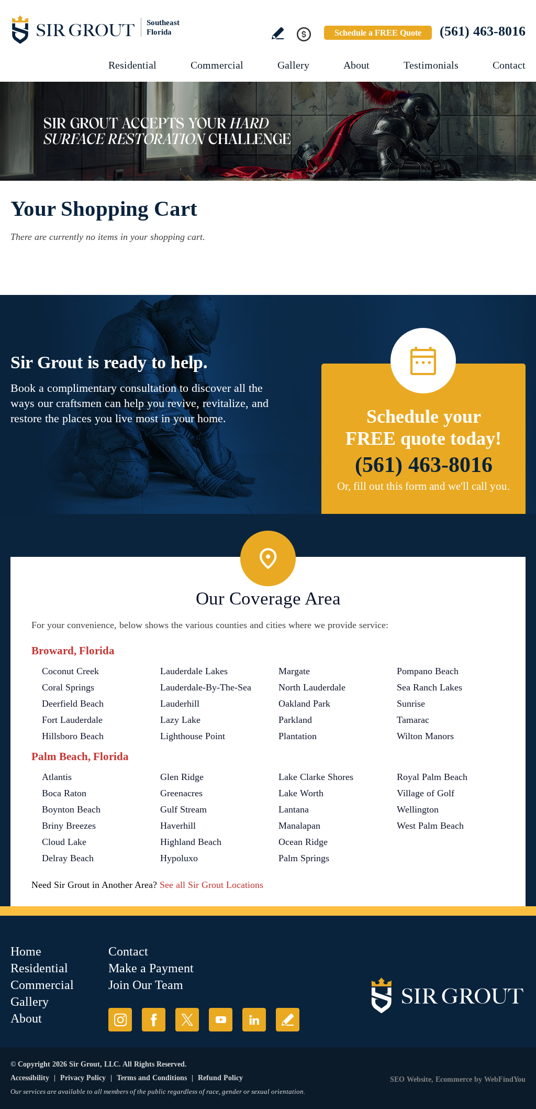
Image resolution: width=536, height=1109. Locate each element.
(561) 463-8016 (483, 31)
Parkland (295, 720)
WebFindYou (505, 1079)
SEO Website (410, 1079)
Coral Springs (68, 687)
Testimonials (431, 65)
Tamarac (413, 720)
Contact (509, 65)
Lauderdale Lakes (194, 671)
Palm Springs (303, 858)
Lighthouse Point (192, 736)
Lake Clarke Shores (315, 777)
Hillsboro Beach (73, 736)
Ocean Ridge (303, 842)
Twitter (187, 1019)
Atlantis (57, 777)
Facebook (153, 1019)
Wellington (418, 809)
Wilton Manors (425, 736)
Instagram (120, 1019)
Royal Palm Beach (432, 777)
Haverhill (178, 825)
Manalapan (299, 825)
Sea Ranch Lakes (429, 687)
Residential (132, 65)
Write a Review (278, 33)
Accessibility (29, 1078)
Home (25, 951)
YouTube (220, 1019)
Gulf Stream (183, 809)
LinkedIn (254, 1019)
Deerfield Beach (73, 703)
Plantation (297, 736)
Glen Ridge (182, 777)
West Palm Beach (430, 825)
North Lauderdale (311, 687)
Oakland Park (304, 703)
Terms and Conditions (152, 1078)
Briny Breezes (69, 825)
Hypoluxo (179, 858)
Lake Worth (300, 793)
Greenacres (181, 793)
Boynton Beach (71, 809)
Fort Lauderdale (72, 720)
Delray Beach (68, 858)
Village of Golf (425, 793)
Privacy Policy (83, 1078)
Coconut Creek (70, 671)
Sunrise (411, 703)
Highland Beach (190, 842)
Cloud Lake (64, 842)
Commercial (217, 65)
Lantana (293, 809)
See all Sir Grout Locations (211, 885)
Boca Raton (64, 793)
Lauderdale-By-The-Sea (205, 687)
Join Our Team (145, 985)
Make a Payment (151, 968)
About (356, 65)
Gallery (293, 65)
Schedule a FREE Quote (377, 32)
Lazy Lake (180, 720)
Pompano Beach (428, 671)
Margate (294, 671)
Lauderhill (179, 703)
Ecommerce (454, 1079)
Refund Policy (220, 1078)
